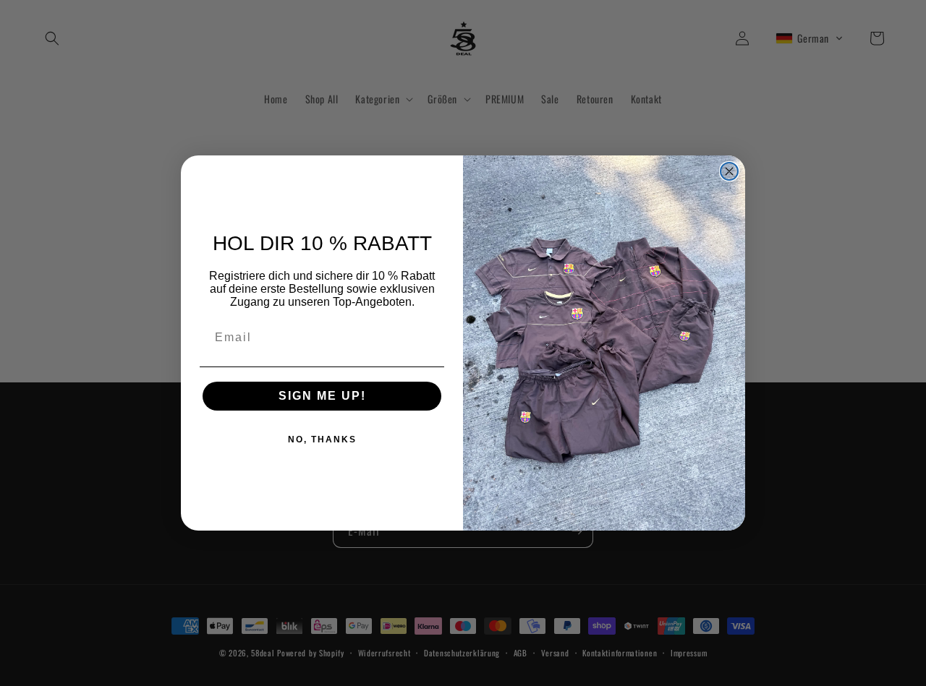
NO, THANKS (322, 439)
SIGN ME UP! (322, 396)
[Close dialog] (729, 171)
